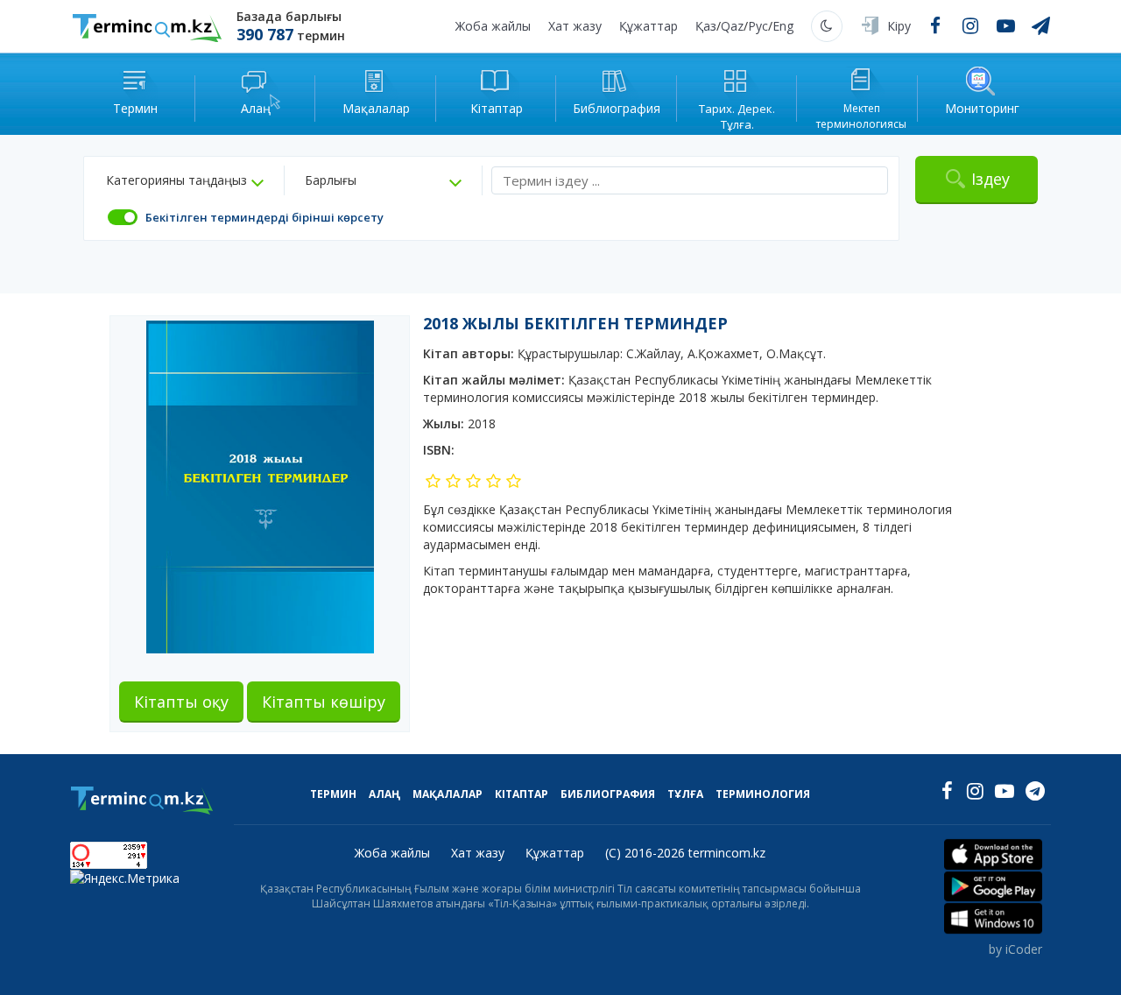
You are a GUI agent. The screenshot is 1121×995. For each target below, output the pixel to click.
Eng (782, 26)
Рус (758, 26)
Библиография (607, 794)
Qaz (732, 26)
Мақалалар (447, 794)
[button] (185, 180)
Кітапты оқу (181, 701)
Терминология (763, 794)
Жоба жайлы (493, 26)
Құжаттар (648, 26)
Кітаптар (521, 794)
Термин (333, 794)
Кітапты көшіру (323, 701)
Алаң (384, 794)
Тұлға (685, 794)
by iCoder (1015, 949)
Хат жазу (575, 26)
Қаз (705, 26)
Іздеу (990, 178)
